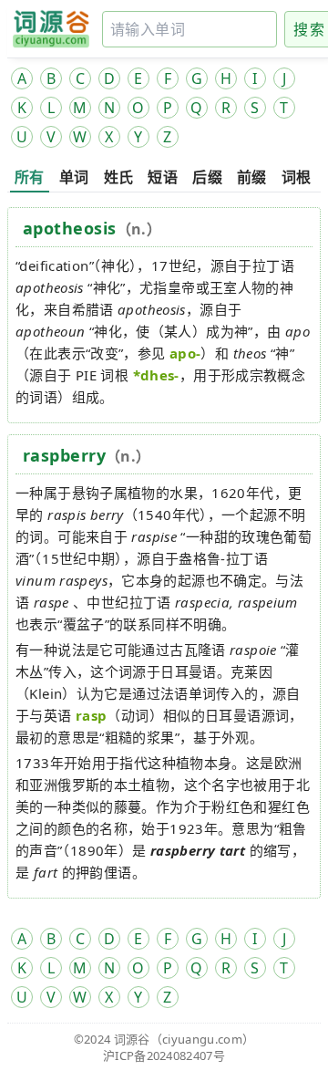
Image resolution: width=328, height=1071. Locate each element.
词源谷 (132, 1039)
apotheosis (70, 228)
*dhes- (156, 375)
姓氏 (119, 177)
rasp (92, 715)
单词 (74, 177)
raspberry (64, 455)
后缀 (207, 177)
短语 (163, 177)
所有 (30, 177)
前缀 (252, 177)
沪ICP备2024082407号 (164, 1055)
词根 (297, 177)
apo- (185, 353)
